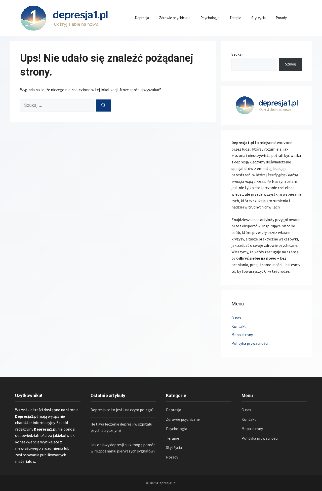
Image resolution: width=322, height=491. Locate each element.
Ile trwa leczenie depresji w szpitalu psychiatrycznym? (121, 428)
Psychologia (209, 18)
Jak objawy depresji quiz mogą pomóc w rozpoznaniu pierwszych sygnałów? (123, 448)
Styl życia (258, 18)
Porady (281, 18)
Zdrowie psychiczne (174, 18)
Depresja (142, 18)
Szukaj (237, 54)
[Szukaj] (103, 105)
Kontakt (238, 326)
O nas (236, 318)
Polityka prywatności (249, 343)
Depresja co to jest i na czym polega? (122, 410)
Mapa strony (242, 335)
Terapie (235, 18)
